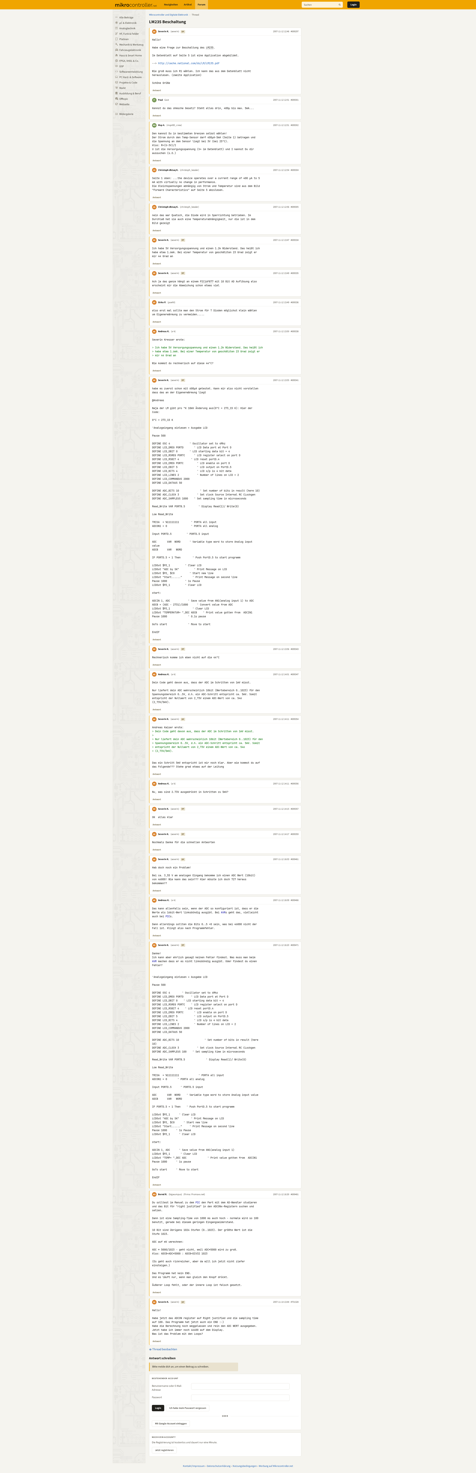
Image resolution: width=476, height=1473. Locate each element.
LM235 (209, 47)
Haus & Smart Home (130, 55)
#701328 (295, 1302)
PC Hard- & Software (130, 77)
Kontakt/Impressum (194, 1466)
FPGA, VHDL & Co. (129, 61)
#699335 (295, 273)
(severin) (175, 31)
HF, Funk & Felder (129, 34)
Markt (122, 88)
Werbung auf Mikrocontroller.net (276, 1466)
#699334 (295, 240)
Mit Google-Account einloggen (171, 1423)
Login (353, 4)
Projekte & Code (128, 83)
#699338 (295, 331)
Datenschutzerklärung (218, 1466)
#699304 (295, 170)
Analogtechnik (127, 28)
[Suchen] (339, 4)
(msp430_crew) (174, 125)
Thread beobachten (164, 1349)
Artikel (188, 5)
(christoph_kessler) (189, 170)
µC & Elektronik (128, 23)
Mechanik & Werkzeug (131, 45)
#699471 (295, 945)
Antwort (157, 90)
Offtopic (123, 99)
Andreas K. (163, 331)
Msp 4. (161, 125)
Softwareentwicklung (131, 72)
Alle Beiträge (126, 17)
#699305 (295, 207)
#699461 (295, 859)
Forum (201, 5)
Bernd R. (162, 1194)
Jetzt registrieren (164, 1450)
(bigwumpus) (175, 1194)
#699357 (295, 809)
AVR (223, 912)
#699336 (295, 302)
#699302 (295, 125)
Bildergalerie (126, 114)
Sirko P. (162, 302)
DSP (121, 66)
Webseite (124, 104)
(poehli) (171, 302)
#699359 (295, 834)
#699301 (295, 100)
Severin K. (163, 31)
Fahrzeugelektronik (130, 50)
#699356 (295, 783)
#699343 (295, 649)
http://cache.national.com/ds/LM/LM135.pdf (188, 63)
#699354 (295, 719)
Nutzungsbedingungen (245, 1466)
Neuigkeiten (171, 5)
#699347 (295, 674)
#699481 (295, 1194)
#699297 (295, 31)
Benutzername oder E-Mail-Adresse (167, 1388)
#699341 (295, 380)
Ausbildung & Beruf (130, 93)
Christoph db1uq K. (168, 170)
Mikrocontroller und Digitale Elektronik (168, 14)
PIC (168, 916)
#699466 (295, 900)
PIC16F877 (206, 281)
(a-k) (173, 331)
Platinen (124, 39)
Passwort (157, 1397)
